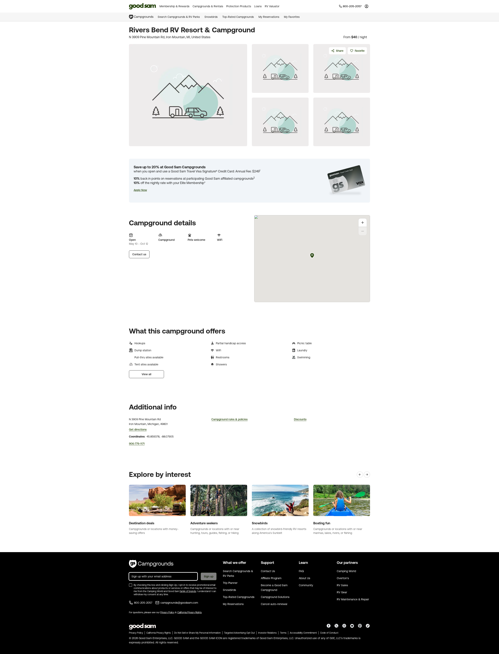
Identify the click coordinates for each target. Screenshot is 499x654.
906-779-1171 (137, 443)
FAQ (301, 571)
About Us (304, 578)
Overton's (343, 578)
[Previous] (360, 474)
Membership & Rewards (174, 6)
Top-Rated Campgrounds (238, 16)
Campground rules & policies (229, 419)
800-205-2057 (143, 602)
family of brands (188, 591)
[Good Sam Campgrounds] (151, 564)
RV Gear (342, 592)
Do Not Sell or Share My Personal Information (197, 633)
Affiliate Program (271, 578)
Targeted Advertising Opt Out (239, 633)
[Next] (367, 474)
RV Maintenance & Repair (353, 599)
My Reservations (269, 16)
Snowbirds (211, 16)
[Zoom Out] (362, 231)
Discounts (300, 419)
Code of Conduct (329, 633)
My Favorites (292, 16)
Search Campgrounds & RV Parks (179, 16)
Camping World (346, 571)
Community (306, 585)
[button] (140, 190)
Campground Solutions (275, 597)
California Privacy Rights (189, 612)
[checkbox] (130, 585)
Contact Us (268, 571)
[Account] (366, 6)
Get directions (138, 429)
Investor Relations (267, 633)
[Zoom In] (362, 222)
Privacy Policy (167, 612)
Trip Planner (230, 582)
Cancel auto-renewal (274, 604)
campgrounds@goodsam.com (179, 602)
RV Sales (342, 585)
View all (146, 374)
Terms (283, 633)
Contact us (139, 254)
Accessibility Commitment (303, 633)
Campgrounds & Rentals (208, 6)
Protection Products (238, 6)
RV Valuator (272, 6)
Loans (258, 6)
